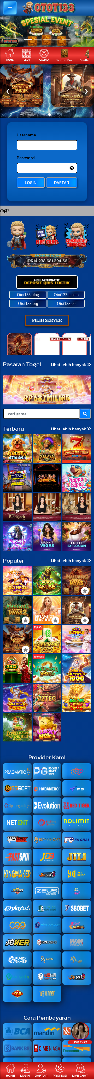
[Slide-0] (28, 40)
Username (26, 135)
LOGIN (31, 182)
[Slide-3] (56, 40)
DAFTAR (61, 182)
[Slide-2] (47, 40)
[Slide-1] (38, 40)
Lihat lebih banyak (69, 364)
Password (26, 158)
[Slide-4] (66, 40)
